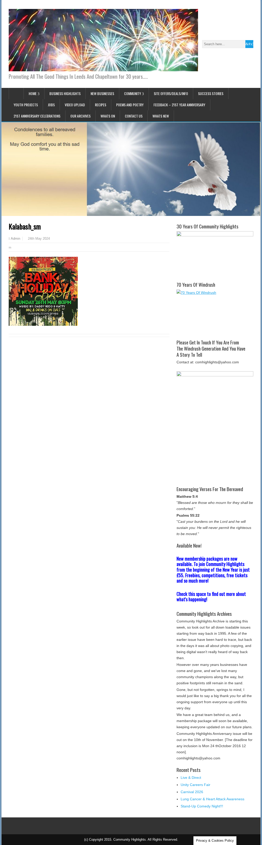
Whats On (108, 116)
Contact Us (134, 116)
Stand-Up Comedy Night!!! (202, 806)
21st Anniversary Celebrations (37, 116)
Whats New (160, 116)
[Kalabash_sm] (43, 324)
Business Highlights (65, 93)
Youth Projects (26, 104)
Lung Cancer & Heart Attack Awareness (212, 799)
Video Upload (75, 104)
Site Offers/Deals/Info (171, 93)
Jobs (51, 104)
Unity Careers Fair (195, 785)
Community (132, 93)
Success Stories (210, 93)
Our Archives (80, 116)
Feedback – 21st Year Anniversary (179, 104)
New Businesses (102, 93)
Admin (15, 238)
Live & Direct (191, 777)
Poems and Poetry (130, 104)
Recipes (100, 104)
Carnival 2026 (192, 792)
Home (33, 93)
